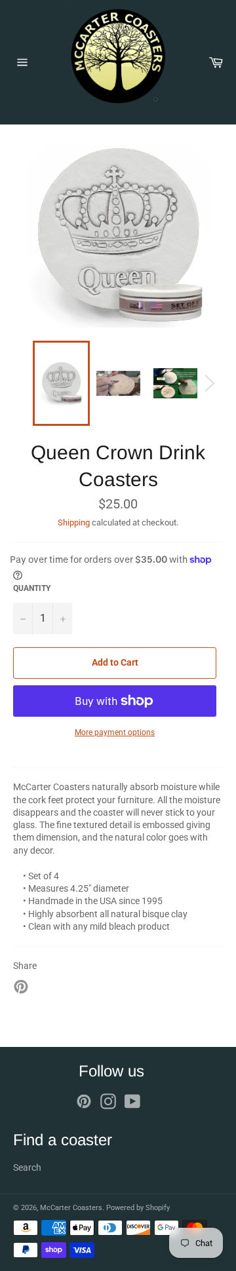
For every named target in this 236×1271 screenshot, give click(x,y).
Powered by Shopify (138, 1208)
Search (27, 1167)
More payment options (115, 732)
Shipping (74, 522)
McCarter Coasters (71, 1208)
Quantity (31, 588)
